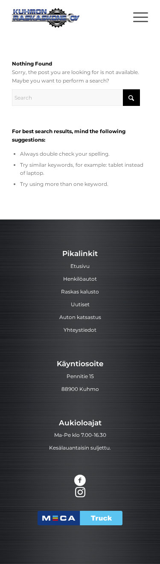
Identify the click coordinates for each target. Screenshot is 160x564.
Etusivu (80, 266)
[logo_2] (66, 17)
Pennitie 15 (80, 376)
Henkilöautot (80, 279)
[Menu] (136, 17)
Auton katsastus (80, 317)
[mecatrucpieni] (80, 518)
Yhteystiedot (80, 330)
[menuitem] (136, 17)
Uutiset (80, 304)
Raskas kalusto (80, 291)
